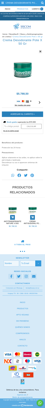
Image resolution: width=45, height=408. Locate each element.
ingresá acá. (22, 395)
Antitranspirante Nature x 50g (12, 222)
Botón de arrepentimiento (22, 397)
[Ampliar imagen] (40, 51)
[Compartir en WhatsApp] (13, 175)
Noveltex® (13, 34)
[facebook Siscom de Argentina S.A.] (11, 276)
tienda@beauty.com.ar (32, 288)
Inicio (4, 34)
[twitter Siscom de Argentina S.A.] (19, 276)
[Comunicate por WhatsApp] (40, 403)
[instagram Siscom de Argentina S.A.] (26, 276)
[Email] (34, 276)
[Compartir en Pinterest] (32, 175)
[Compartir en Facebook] (19, 175)
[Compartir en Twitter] (26, 175)
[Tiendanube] (23, 406)
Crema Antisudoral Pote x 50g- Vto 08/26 (32, 222)
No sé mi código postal (11, 131)
